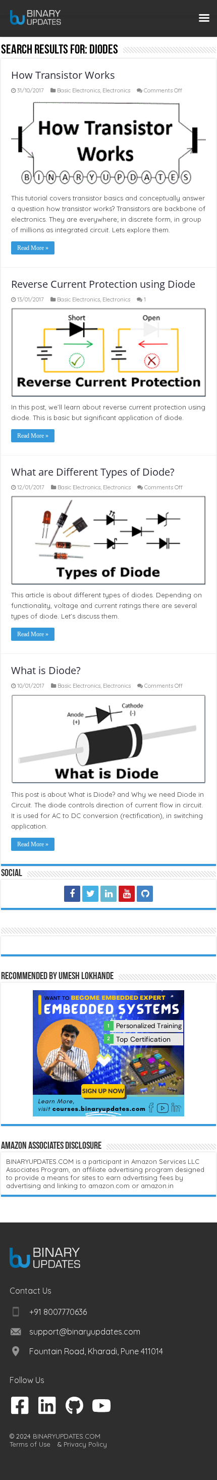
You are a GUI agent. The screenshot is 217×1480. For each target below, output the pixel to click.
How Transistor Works (63, 75)
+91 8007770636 (58, 1312)
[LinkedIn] (108, 894)
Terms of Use (30, 1444)
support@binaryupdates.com (84, 1331)
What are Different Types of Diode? (93, 472)
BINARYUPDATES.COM (66, 1436)
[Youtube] (127, 894)
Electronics (116, 90)
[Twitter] (90, 894)
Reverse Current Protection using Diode (103, 284)
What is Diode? (46, 670)
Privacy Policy (85, 1444)
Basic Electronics (78, 90)
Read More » (32, 247)
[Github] (145, 894)
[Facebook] (72, 894)
